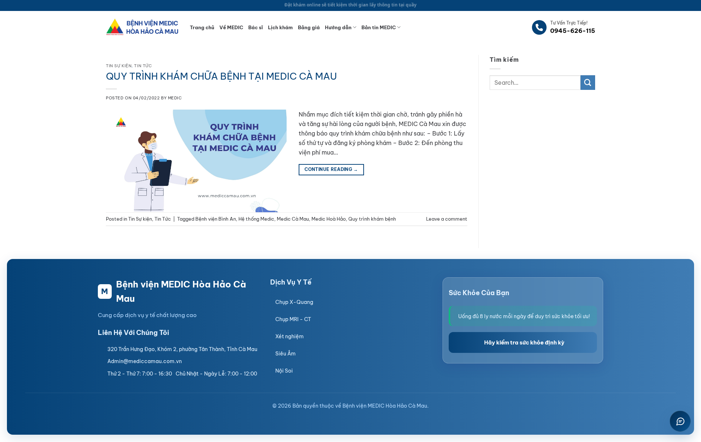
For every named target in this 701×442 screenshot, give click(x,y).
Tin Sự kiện (118, 65)
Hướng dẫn (338, 27)
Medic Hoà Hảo (328, 219)
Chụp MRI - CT (293, 319)
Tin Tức (143, 65)
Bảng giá (309, 27)
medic (175, 97)
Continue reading (331, 169)
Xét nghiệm (289, 336)
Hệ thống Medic (256, 219)
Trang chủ (202, 27)
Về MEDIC (231, 27)
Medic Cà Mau (293, 219)
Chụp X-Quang (294, 302)
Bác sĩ (255, 27)
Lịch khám (280, 27)
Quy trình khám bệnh (372, 219)
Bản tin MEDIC (378, 27)
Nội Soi (284, 370)
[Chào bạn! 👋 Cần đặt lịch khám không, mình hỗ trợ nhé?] (680, 421)
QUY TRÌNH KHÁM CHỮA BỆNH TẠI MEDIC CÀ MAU (221, 76)
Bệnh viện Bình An (215, 219)
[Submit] (588, 82)
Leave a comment (446, 219)
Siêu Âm (285, 353)
